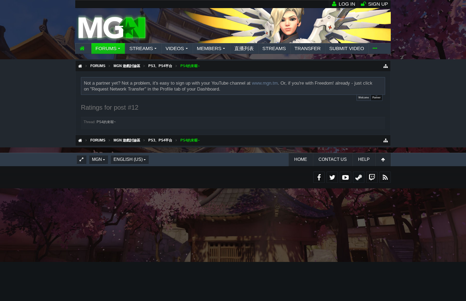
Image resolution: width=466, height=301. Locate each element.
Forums (105, 48)
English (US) (128, 159)
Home (300, 159)
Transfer (307, 48)
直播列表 (244, 48)
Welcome (363, 97)
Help (364, 159)
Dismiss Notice (381, 83)
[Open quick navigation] (385, 66)
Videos (175, 48)
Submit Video (346, 48)
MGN (97, 159)
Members (209, 48)
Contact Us (332, 159)
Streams (141, 48)
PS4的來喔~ (106, 122)
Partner (376, 97)
